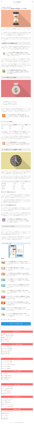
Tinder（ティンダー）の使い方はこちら (15, 323)
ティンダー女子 (17, 2)
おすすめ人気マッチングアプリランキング (16, 243)
